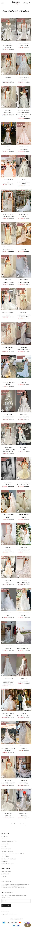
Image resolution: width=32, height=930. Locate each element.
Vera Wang (8, 279)
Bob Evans (8, 110)
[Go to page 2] (23, 823)
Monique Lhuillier (23, 77)
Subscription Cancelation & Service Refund (12, 854)
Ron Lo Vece (24, 312)
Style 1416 (24, 816)
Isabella (24, 748)
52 (20, 823)
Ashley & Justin (24, 482)
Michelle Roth (23, 514)
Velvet (24, 517)
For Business (4, 836)
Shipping (3, 846)
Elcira (8, 582)
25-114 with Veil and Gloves (23, 182)
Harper (24, 382)
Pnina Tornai (24, 279)
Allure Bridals (23, 147)
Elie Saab (8, 780)
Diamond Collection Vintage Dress (24, 315)
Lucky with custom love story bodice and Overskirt (23, 114)
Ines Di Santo (8, 447)
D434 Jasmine (24, 149)
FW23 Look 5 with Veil (8, 783)
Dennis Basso (8, 414)
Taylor (8, 149)
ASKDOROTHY (28, 925)
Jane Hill (24, 347)
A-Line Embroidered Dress (8, 383)
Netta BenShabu (24, 613)
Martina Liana (23, 813)
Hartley (23, 615)
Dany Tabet (23, 414)
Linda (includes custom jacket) (8, 682)
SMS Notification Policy (7, 863)
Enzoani (8, 77)
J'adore (24, 713)
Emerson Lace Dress (23, 648)
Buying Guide (5, 874)
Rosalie (8, 484)
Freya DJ (8, 816)
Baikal (24, 249)
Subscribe (6, 905)
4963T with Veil (24, 282)
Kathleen (8, 550)
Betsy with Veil (8, 249)
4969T (8, 615)
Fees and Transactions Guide (8, 841)
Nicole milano (23, 214)
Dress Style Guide (6, 871)
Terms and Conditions (7, 851)
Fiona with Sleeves (8, 216)
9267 (8, 182)
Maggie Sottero (8, 214)
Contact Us (4, 861)
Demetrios (8, 43)
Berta (24, 179)
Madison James (23, 746)
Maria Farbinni (8, 678)
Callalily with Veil (23, 582)
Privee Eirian (23, 783)
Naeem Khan (8, 380)
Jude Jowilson (8, 147)
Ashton (23, 216)
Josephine (8, 715)
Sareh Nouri (24, 646)
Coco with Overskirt (24, 349)
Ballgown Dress (8, 282)
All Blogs (3, 876)
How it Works (5, 844)
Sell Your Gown (5, 839)
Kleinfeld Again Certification (8, 858)
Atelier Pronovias (8, 646)
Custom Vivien (24, 417)
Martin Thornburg (23, 43)
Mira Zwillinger (8, 347)
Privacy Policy (5, 856)
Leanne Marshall (8, 247)
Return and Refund (6, 848)
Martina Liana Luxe (8, 312)
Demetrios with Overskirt (8, 46)
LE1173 (8, 315)
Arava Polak (8, 482)
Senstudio (24, 678)
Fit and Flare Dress (23, 484)
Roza (8, 80)
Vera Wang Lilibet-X (23, 550)
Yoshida (8, 648)
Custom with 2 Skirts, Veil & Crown (8, 749)
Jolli (8, 349)
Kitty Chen (24, 580)
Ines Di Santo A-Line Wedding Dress (8, 450)
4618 (24, 449)
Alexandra (23, 80)
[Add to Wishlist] (2, 39)
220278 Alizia (24, 45)
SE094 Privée (24, 681)
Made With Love (24, 380)
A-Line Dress (8, 112)
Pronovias (24, 247)
